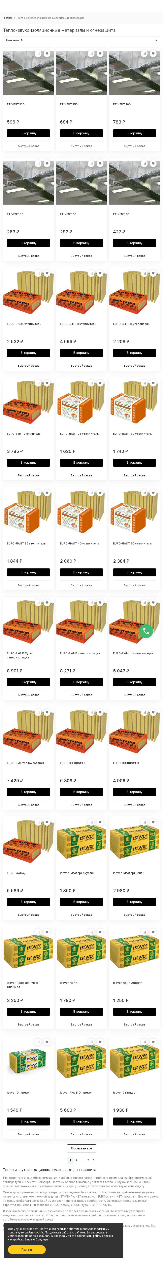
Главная (8, 17)
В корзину (28, 133)
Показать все (81, 1148)
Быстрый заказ (28, 146)
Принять (27, 1249)
